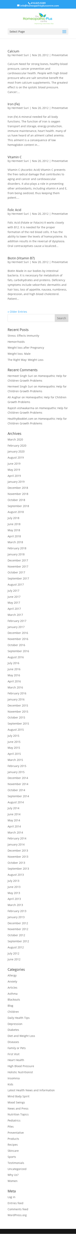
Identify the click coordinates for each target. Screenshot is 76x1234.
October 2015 (16, 717)
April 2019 (14, 476)
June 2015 (14, 742)
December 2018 (18, 488)
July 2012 (13, 953)
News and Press (18, 1108)
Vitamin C (15, 157)
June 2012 (14, 959)
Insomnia (14, 1078)
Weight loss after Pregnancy (26, 347)
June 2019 (14, 463)
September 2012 (18, 941)
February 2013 (17, 911)
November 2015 (18, 711)
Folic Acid (14, 210)
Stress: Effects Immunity (23, 335)
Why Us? (13, 1175)
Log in (11, 1197)
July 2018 (13, 518)
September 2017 (18, 578)
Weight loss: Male (19, 354)
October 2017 (16, 572)
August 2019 (16, 457)
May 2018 (14, 530)
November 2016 (18, 639)
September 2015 (18, 723)
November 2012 (18, 929)
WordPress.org (17, 1215)
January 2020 (16, 451)
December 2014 (18, 778)
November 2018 (18, 494)
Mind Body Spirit (18, 1096)
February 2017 (17, 621)
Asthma (13, 993)
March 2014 (15, 832)
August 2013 (16, 875)
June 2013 (14, 887)
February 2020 (17, 445)
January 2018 (16, 554)
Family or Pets (17, 1048)
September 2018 (18, 506)
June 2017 (14, 597)
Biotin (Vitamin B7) (21, 258)
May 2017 (14, 602)
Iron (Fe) (14, 104)
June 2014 (14, 814)
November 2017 (18, 566)
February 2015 (17, 766)
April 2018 (14, 536)
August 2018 (16, 512)
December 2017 (18, 560)
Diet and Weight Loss (21, 1036)
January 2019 (16, 482)
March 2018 (15, 542)
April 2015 (14, 754)
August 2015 (16, 729)
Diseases (13, 1042)
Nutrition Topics (18, 1114)
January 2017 (16, 627)
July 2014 (13, 808)
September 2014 (18, 796)
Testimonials (16, 1163)
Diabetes (13, 1030)
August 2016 (16, 657)
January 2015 (16, 772)
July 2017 (13, 590)
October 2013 (16, 863)
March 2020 (15, 439)
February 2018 (17, 548)
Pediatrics (14, 1120)
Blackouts (14, 999)
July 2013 (13, 881)
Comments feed (18, 1209)
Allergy (12, 975)
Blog (10, 1005)
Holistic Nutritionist (20, 1072)
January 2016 (16, 699)
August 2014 (16, 802)
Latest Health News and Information (31, 1090)
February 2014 (17, 838)
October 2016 (16, 645)
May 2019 (14, 470)
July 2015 (13, 736)
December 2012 (18, 923)
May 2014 (14, 820)
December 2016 (18, 633)
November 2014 (18, 784)
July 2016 (13, 663)
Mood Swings (16, 1102)
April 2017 (14, 609)
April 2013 (14, 899)
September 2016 (18, 651)
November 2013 (18, 856)
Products (13, 1139)
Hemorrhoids (16, 342)
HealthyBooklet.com (20, 418)
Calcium (13, 51)
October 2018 (16, 500)
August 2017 (16, 584)
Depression (15, 1024)
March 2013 (15, 905)
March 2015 (15, 760)
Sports (12, 1157)
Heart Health (16, 1060)
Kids (10, 1084)
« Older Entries (17, 312)
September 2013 (18, 868)
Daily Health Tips (19, 1018)
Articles (12, 987)
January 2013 (16, 917)
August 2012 (16, 947)
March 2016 (15, 687)
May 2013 (14, 893)
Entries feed (15, 1203)
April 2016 (14, 681)
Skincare (13, 1151)
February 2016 (17, 693)
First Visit (13, 1054)
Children (13, 1012)
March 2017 (15, 615)
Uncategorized (17, 1169)
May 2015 (14, 748)
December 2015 (18, 705)
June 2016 (14, 669)
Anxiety (12, 981)
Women (13, 1181)
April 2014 (14, 826)
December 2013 (18, 850)
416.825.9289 (38, 3)
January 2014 (16, 844)
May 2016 (14, 675)
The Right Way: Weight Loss (25, 360)
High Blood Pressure (21, 1066)
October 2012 (16, 935)
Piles (11, 1126)
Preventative (60, 55)
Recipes (13, 1144)
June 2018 (14, 524)
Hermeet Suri (20, 55)
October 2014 (16, 790)
